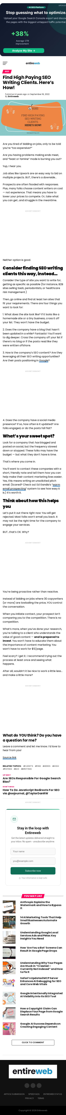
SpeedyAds (34, 1094)
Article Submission (14, 1094)
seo (17, 769)
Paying (8, 769)
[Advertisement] (33, 232)
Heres (47, 766)
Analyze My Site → (23, 50)
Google (43, 360)
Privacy (29, 1098)
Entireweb (13, 96)
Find (38, 766)
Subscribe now (33, 870)
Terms (41, 1098)
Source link (9, 757)
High (56, 766)
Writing (27, 769)
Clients (28, 766)
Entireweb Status (52, 1094)
